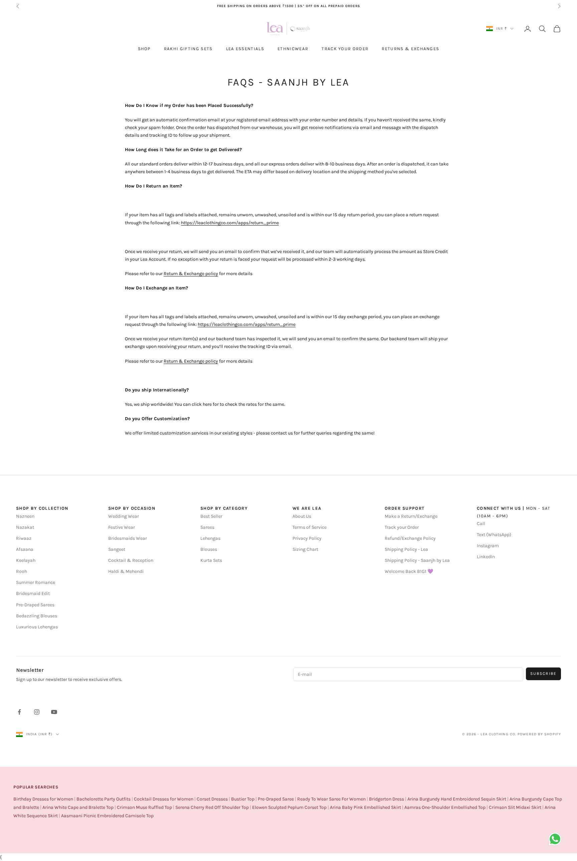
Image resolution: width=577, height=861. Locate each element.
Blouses (208, 549)
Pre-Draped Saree (276, 799)
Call (481, 523)
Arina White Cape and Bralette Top (78, 807)
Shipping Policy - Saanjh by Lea (417, 560)
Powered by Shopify (539, 734)
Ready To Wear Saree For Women (331, 799)
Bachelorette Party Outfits (103, 799)
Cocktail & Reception (130, 560)
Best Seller (211, 516)
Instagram (488, 545)
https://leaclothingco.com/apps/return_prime (230, 223)
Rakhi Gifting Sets (188, 48)
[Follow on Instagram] (36, 712)
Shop (144, 48)
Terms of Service (310, 527)
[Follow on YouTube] (54, 712)
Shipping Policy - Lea (406, 549)
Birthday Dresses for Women (43, 799)
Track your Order (402, 527)
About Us (302, 516)
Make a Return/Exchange (411, 516)
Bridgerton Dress (386, 799)
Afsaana (24, 549)
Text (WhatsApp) (494, 534)
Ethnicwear (292, 48)
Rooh (21, 571)
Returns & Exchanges (410, 48)
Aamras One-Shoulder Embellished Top (445, 807)
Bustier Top (242, 799)
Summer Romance (35, 582)
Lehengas (210, 538)
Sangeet (116, 549)
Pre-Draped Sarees (35, 605)
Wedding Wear (123, 516)
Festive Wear (121, 527)
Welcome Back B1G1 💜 (409, 571)
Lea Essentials (245, 48)
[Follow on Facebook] (19, 712)
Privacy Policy (307, 538)
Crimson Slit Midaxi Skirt (515, 807)
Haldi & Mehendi (126, 571)
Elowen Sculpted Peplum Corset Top (289, 807)
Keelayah (25, 560)
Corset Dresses (212, 799)
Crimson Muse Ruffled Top (144, 807)
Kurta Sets (211, 560)
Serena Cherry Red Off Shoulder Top (212, 807)
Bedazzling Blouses (36, 616)
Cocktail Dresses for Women (163, 799)
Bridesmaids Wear (127, 538)
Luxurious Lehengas (37, 627)
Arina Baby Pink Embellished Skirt (365, 807)
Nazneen (25, 516)
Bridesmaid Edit (33, 593)
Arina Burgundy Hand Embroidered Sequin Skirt (456, 799)
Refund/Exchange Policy (410, 538)
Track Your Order (345, 48)
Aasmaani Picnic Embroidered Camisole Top (107, 816)
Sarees (207, 527)
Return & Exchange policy (191, 273)
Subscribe (543, 673)
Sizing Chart (305, 549)
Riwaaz (23, 538)
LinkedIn (486, 557)
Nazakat (25, 527)
